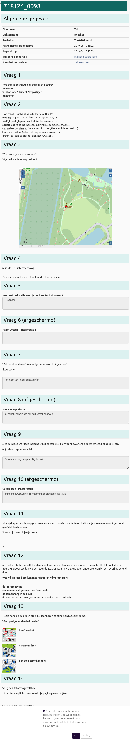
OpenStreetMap (50, 246)
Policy (86, 735)
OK (76, 735)
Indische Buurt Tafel (86, 56)
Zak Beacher (81, 62)
